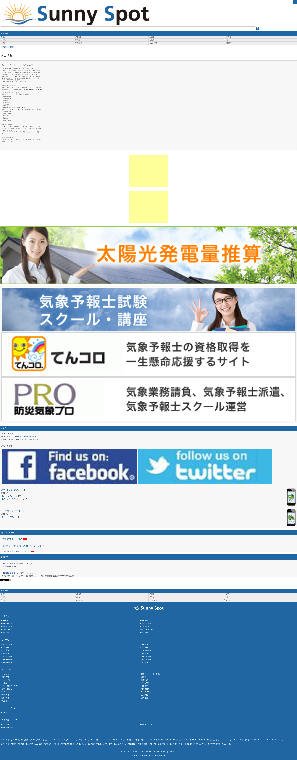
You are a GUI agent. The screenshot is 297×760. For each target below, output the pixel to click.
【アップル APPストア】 (11, 499)
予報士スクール (147, 725)
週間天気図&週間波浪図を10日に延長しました (21, 546)
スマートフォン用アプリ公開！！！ (16, 490)
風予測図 (144, 698)
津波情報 (144, 647)
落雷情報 (5, 677)
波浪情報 (5, 698)
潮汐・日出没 (7, 689)
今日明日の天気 (8, 624)
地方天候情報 (7, 659)
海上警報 (144, 662)
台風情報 (144, 644)
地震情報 (5, 647)
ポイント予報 (146, 624)
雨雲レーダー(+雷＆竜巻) (150, 674)
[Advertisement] (148, 171)
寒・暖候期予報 (147, 629)
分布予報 (144, 621)
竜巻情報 (5, 653)
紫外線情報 (145, 689)
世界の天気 (6, 632)
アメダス (5, 674)
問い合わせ (125, 751)
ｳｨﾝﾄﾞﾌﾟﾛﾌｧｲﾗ (146, 692)
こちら (175, 740)
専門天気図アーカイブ (10, 686)
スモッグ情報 (7, 656)
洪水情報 (144, 653)
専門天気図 (145, 683)
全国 (11, 47)
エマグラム (6, 692)
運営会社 (172, 751)
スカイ (4, 713)
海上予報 (144, 632)
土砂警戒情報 (146, 650)
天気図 (4, 683)
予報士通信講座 (8, 728)
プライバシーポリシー (141, 751)
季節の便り (145, 680)
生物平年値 (6, 680)
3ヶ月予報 (6, 629)
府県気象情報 (9, 573)
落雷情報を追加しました (12, 539)
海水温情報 (145, 695)
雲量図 (4, 701)
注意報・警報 (7, 644)
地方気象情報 (9, 564)
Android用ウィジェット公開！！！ (15, 511)
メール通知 (6, 725)
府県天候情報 (7, 662)
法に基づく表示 (160, 751)
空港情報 (5, 695)
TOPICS (5, 621)
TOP (4, 47)
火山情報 (5, 650)
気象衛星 (144, 686)
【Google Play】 (8, 496)
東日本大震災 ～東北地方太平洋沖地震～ (18, 436)
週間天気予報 (7, 627)
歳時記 (143, 677)
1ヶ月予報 (145, 627)
